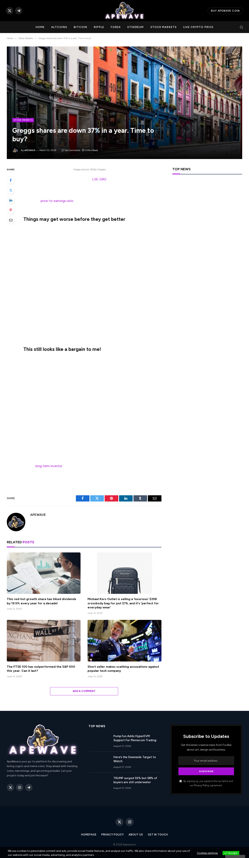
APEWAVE (29, 150)
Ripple (99, 27)
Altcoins (59, 27)
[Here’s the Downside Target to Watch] (99, 762)
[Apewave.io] (124, 10)
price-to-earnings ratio (56, 201)
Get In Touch (158, 834)
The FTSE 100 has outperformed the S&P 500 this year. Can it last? (41, 669)
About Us (136, 834)
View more (101, 855)
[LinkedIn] (11, 200)
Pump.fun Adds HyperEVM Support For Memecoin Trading (134, 738)
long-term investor (48, 466)
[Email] (11, 220)
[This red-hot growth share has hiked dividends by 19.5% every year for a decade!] (44, 573)
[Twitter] (11, 190)
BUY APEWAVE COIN (225, 10)
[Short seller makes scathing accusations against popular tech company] (124, 640)
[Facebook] (11, 180)
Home (40, 27)
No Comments (72, 150)
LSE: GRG (99, 179)
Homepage (88, 834)
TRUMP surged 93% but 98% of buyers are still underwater (135, 780)
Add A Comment (84, 691)
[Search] (241, 27)
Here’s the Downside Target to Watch (134, 759)
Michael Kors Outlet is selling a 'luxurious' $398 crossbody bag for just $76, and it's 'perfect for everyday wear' (123, 603)
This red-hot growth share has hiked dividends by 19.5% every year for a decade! (41, 601)
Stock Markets (163, 27)
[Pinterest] (11, 210)
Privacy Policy (201, 785)
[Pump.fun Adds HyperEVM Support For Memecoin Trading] (99, 741)
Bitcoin (80, 27)
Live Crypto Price (198, 27)
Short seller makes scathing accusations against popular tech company (123, 669)
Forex (116, 27)
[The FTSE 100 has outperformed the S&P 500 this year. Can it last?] (44, 640)
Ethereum (135, 27)
